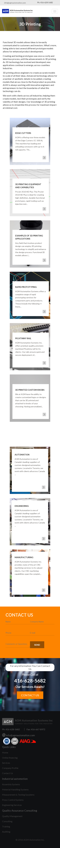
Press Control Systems (13, 799)
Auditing (6, 831)
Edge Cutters (23, 133)
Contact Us (7, 773)
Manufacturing (24, 557)
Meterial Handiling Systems (15, 789)
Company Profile (10, 768)
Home (5, 752)
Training (6, 826)
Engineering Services (12, 805)
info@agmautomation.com (15, 3)
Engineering (22, 506)
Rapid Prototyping (26, 287)
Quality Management (12, 816)
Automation (22, 454)
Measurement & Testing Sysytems (18, 794)
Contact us (30, 695)
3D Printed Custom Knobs (29, 390)
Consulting (7, 821)
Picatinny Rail (23, 338)
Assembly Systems (11, 784)
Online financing (10, 757)
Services (6, 762)
